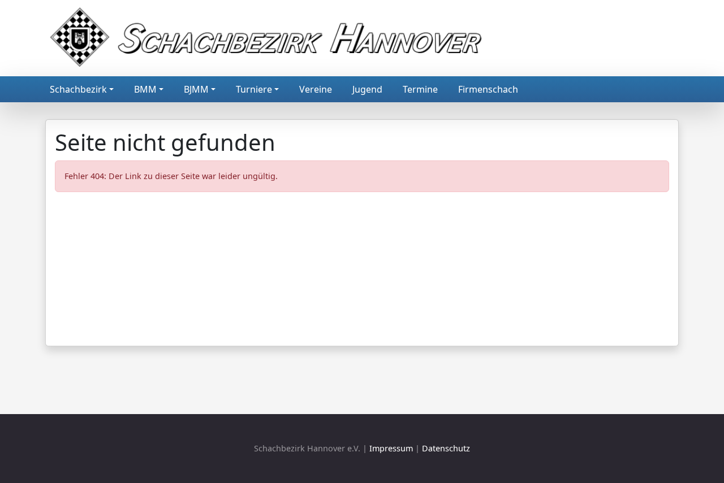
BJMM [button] (196, 89)
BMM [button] (145, 89)
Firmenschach (488, 89)
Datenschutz (446, 448)
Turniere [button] (254, 89)
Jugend (367, 89)
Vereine (315, 89)
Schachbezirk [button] (78, 89)
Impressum (391, 448)
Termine (420, 89)
